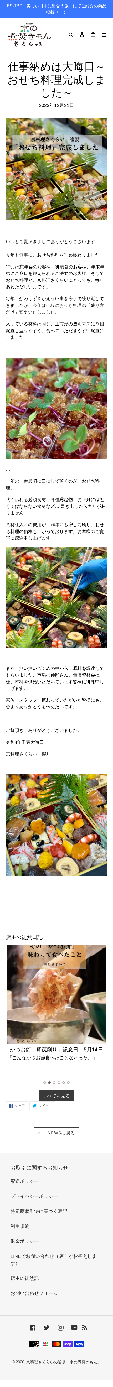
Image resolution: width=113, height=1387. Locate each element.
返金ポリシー (25, 1241)
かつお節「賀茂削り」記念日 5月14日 (56, 1049)
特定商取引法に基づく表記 (39, 1211)
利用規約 (20, 1226)
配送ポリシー (25, 1181)
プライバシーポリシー (34, 1196)
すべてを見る (56, 1095)
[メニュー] (104, 34)
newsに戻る (60, 1132)
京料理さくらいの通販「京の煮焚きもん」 (63, 1362)
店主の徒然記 (25, 1278)
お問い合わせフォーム (34, 1293)
